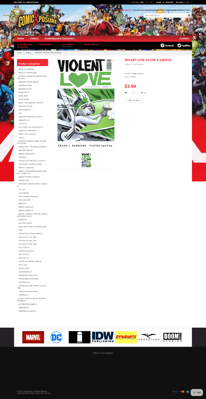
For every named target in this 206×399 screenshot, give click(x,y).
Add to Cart (133, 100)
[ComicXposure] (36, 20)
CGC (20, 113)
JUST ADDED (24, 193)
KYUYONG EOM (24, 200)
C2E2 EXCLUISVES (25, 106)
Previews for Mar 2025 (27, 241)
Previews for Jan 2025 (27, 237)
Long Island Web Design (25, 393)
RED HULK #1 (24, 258)
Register (169, 2)
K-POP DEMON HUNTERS (28, 197)
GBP (150, 2)
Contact (184, 38)
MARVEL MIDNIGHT (26, 207)
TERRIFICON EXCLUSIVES (28, 292)
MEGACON (23, 220)
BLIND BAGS (23, 96)
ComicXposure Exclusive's (60, 38)
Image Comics (138, 74)
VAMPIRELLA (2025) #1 (27, 311)
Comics (34, 38)
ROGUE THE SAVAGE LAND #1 (30, 261)
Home (20, 38)
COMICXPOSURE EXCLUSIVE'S (30, 117)
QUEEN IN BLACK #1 (26, 251)
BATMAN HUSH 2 (25, 89)
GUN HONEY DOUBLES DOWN (30, 164)
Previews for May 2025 (27, 244)
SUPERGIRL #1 (24, 282)
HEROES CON (24, 180)
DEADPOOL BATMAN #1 (28, 131)
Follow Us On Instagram (103, 353)
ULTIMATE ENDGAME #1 (28, 304)
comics (28, 53)
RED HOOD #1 (24, 255)
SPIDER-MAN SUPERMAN (28, 279)
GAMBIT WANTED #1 (27, 154)
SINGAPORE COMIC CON (28, 275)
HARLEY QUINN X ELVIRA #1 (29, 177)
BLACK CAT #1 (24, 92)
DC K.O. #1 (23, 124)
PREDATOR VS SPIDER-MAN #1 (31, 234)
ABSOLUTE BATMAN (26, 69)
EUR (146, 2)
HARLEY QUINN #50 (26, 168)
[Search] (189, 15)
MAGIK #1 (22, 204)
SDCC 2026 (23, 265)
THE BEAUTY (24, 295)
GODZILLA (23, 157)
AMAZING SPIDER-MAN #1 (29, 82)
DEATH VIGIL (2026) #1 (27, 134)
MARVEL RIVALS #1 (26, 211)
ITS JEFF (22, 190)
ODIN (21, 230)
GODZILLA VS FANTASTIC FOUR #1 (32, 161)
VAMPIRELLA (24, 308)
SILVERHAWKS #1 (25, 272)
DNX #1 (21, 138)
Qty (126, 92)
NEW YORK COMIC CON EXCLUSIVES (33, 227)
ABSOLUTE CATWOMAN (28, 73)
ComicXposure (28, 391)
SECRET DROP (24, 268)
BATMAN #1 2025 (25, 85)
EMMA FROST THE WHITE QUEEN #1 (33, 147)
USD (142, 2)
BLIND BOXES (24, 99)
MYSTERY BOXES (25, 223)
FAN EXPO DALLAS (26, 150)
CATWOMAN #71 (25, 110)
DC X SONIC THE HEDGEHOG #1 (31, 127)
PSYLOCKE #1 (24, 248)
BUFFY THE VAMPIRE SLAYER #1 (31, 103)
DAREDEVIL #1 (24, 120)
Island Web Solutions (43, 393)
